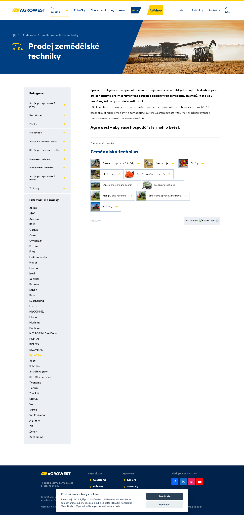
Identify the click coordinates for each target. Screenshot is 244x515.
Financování (98, 10)
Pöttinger (35, 328)
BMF (32, 224)
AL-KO (33, 208)
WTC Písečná (37, 415)
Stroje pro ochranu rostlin (44, 150)
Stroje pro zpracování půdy (42, 105)
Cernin (33, 229)
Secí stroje (35, 115)
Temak (33, 387)
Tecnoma (35, 382)
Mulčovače (35, 132)
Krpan (33, 289)
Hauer (33, 262)
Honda (33, 268)
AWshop (156, 10)
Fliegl (32, 251)
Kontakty (214, 10)
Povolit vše (164, 496)
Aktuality (197, 10)
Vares (33, 409)
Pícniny (33, 124)
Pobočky (79, 10)
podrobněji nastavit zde (107, 506)
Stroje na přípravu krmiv (43, 141)
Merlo (33, 317)
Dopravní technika (39, 158)
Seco (32, 360)
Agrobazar (118, 10)
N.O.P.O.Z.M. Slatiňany (43, 333)
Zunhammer (37, 437)
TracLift (34, 393)
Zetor (33, 431)
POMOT (34, 338)
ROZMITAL (36, 349)
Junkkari (34, 278)
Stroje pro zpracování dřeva (42, 178)
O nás (227, 10)
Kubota (34, 284)
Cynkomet (35, 240)
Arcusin (34, 219)
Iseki (32, 273)
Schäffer (34, 366)
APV (32, 213)
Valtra (33, 404)
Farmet (34, 246)
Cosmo (33, 235)
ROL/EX (34, 344)
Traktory (34, 188)
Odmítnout (164, 504)
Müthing (34, 322)
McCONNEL (36, 311)
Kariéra (181, 10)
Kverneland (36, 300)
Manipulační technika (41, 167)
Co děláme (55, 10)
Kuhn (32, 295)
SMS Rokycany (38, 371)
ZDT (32, 426)
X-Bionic (34, 420)
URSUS (33, 398)
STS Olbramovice (40, 377)
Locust (33, 306)
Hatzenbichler (38, 257)
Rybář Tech (36, 355)
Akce (135, 10)
